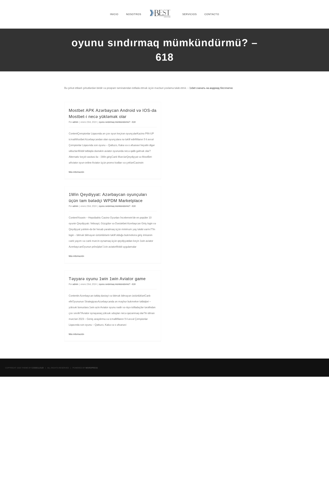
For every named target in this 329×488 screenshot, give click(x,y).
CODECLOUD (38, 368)
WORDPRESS (92, 368)
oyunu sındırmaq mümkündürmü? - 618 (117, 122)
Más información (76, 172)
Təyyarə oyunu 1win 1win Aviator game (107, 278)
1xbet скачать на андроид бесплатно (211, 87)
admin (75, 122)
